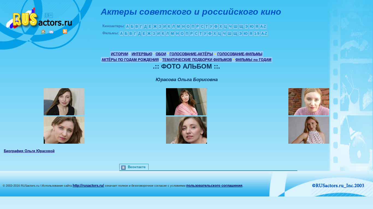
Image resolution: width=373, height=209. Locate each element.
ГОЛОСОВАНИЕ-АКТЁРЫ (191, 54)
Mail (51, 31)
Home (43, 31)
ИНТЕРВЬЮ (142, 54)
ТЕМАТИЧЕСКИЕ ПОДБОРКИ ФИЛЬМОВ (197, 60)
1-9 (256, 34)
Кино (39, 17)
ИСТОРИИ (119, 54)
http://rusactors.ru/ (88, 185)
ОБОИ (161, 54)
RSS (65, 31)
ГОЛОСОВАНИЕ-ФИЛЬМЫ (239, 54)
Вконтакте (137, 167)
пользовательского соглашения (214, 185)
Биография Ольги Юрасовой (29, 151)
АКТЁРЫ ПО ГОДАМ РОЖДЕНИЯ (130, 60)
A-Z (263, 26)
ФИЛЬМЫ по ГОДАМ (253, 60)
